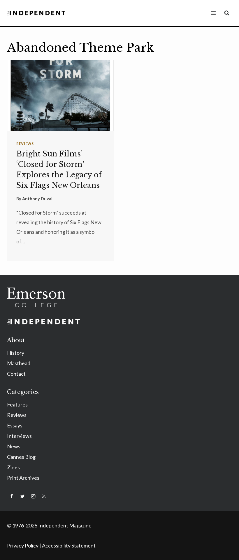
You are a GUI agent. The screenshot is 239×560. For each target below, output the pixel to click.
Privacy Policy (22, 545)
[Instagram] (33, 496)
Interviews (19, 436)
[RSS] (43, 496)
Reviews (25, 144)
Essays (14, 425)
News (13, 446)
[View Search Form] (227, 13)
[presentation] (60, 95)
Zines (13, 467)
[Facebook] (11, 496)
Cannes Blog (21, 457)
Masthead (18, 363)
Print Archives (23, 478)
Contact (16, 373)
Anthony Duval (37, 198)
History (15, 352)
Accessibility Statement (69, 545)
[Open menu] (213, 12)
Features (17, 404)
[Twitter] (22, 496)
